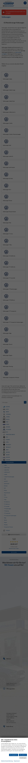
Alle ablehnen (23, 755)
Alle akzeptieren (13, 755)
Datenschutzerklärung (7, 761)
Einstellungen (23, 757)
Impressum (17, 761)
